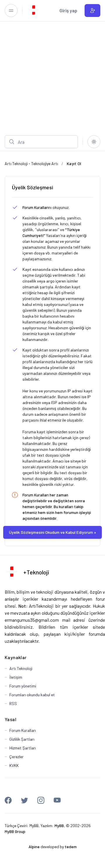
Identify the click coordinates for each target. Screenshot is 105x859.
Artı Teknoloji (20, 668)
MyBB (33, 825)
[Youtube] (57, 800)
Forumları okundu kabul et (32, 694)
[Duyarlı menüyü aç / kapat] (11, 10)
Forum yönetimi (22, 685)
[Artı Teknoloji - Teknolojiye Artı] (33, 10)
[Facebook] (8, 800)
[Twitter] (24, 800)
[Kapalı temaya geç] (94, 141)
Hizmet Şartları (22, 747)
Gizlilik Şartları (21, 739)
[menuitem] (68, 10)
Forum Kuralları (35, 207)
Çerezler (16, 756)
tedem (71, 846)
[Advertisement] (52, 76)
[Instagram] (40, 800)
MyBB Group (15, 831)
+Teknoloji (36, 572)
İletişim (15, 677)
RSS (13, 703)
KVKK (14, 765)
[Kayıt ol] (92, 10)
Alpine (34, 846)
